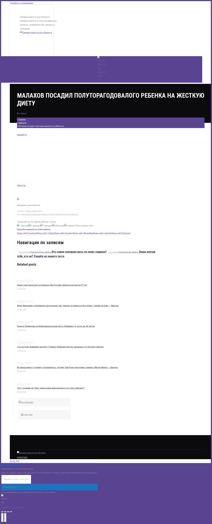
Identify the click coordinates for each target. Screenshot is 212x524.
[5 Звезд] (69, 226)
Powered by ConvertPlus (13, 507)
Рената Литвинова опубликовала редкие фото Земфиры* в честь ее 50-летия (56, 326)
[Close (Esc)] (2, 511)
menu (100, 76)
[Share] (5, 511)
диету (24, 214)
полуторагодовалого (53, 214)
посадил (67, 214)
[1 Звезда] (22, 226)
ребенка (74, 214)
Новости (22, 123)
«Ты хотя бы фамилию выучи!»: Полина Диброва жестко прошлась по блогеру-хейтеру (60, 347)
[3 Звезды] (46, 226)
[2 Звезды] (34, 226)
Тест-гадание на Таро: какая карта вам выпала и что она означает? (51, 388)
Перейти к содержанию (21, 3)
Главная (22, 119)
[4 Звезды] (58, 226)
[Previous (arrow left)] (2, 517)
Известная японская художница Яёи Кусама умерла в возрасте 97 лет (52, 285)
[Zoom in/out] (11, 511)
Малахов (38, 214)
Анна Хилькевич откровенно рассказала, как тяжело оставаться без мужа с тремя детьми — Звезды (68, 305)
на (43, 214)
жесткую (30, 214)
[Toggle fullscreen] (8, 511)
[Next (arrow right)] (5, 517)
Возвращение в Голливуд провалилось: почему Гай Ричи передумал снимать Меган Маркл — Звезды (67, 367)
